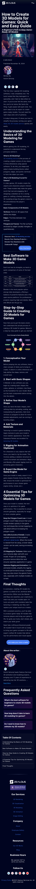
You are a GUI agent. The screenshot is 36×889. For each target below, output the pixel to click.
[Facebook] (12, 86)
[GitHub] (27, 873)
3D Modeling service (22, 236)
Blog (18, 850)
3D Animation (18, 812)
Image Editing (18, 816)
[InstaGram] (12, 873)
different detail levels (11, 540)
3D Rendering (18, 799)
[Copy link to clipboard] (5, 86)
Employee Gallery (18, 830)
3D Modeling (18, 808)
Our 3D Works (18, 846)
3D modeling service (10, 158)
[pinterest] (19, 873)
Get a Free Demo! (25, 248)
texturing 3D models (10, 441)
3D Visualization (18, 803)
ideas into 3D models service (13, 123)
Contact (18, 834)
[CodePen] (16, 86)
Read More (7, 683)
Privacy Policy (6, 880)
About (18, 826)
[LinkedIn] (9, 86)
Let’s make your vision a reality (18, 642)
